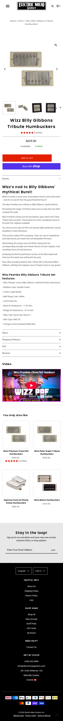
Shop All (31, 614)
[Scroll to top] (57, 715)
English (22, 571)
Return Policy (31, 595)
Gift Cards (31, 628)
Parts (21, 21)
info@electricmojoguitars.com (31, 666)
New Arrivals (31, 619)
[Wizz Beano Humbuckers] (47, 483)
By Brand (31, 633)
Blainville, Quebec (31, 675)
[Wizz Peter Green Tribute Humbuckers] (47, 434)
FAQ (31, 600)
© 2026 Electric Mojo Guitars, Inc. (31, 712)
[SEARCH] (53, 6)
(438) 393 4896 (31, 661)
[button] (27, 132)
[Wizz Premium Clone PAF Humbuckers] (16, 434)
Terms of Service (44, 716)
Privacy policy (30, 716)
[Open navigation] (7, 6)
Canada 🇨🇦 (31, 680)
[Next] (56, 69)
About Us (31, 586)
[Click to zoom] (56, 45)
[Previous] (5, 69)
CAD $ (38, 571)
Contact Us (31, 647)
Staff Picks (31, 623)
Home (13, 21)
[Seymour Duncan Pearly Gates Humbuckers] (16, 483)
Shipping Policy (31, 591)
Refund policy (18, 716)
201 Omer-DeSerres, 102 (31, 670)
